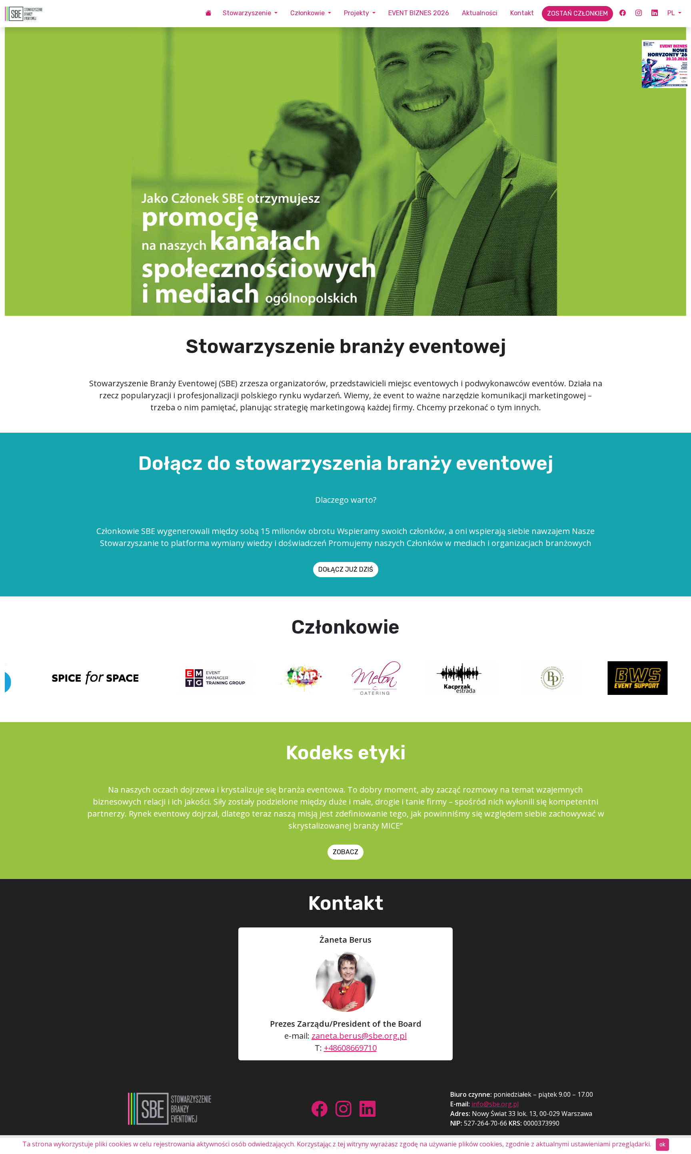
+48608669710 (350, 1047)
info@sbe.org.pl (495, 1104)
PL (672, 13)
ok (662, 1144)
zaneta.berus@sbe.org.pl (359, 1035)
